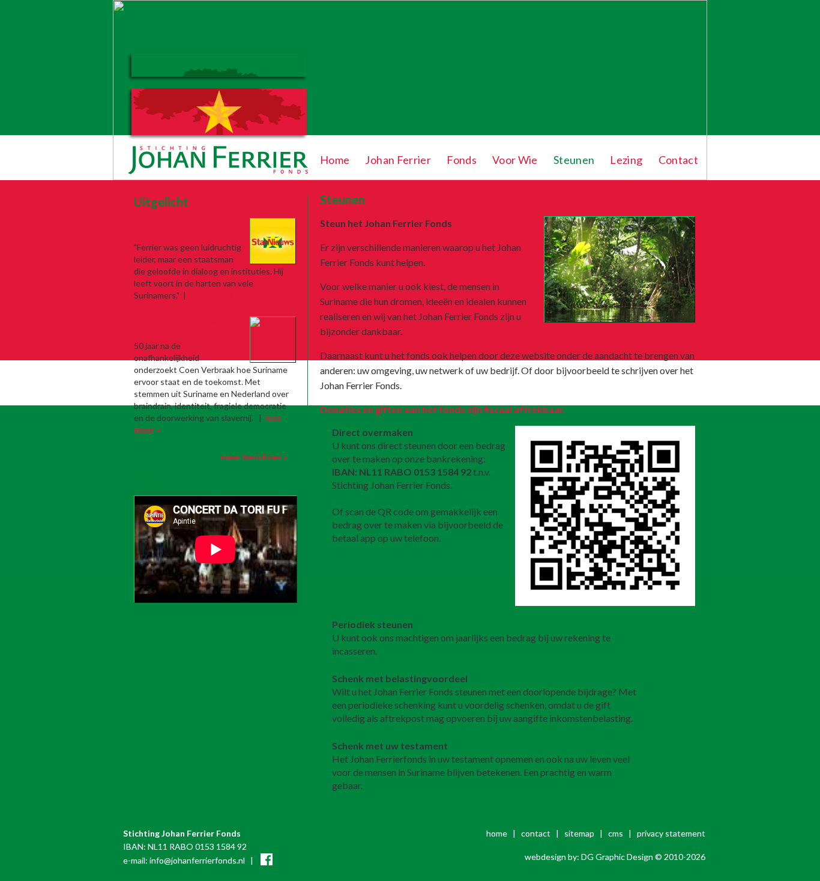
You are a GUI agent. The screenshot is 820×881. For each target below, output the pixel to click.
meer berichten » (253, 457)
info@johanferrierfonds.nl (197, 860)
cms (615, 833)
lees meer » (669, 650)
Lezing (626, 159)
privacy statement (671, 833)
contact (535, 833)
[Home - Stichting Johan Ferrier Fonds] (216, 177)
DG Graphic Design (617, 857)
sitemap (579, 833)
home (496, 833)
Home (334, 159)
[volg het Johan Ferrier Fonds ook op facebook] (267, 860)
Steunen (574, 159)
